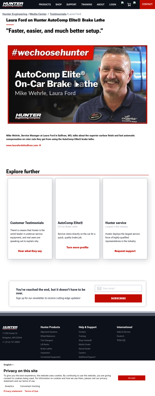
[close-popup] (150, 364)
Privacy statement (13, 391)
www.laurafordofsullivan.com (22, 145)
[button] (129, 4)
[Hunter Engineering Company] (12, 4)
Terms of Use (31, 391)
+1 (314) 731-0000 (11, 342)
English (8, 364)
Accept (131, 378)
